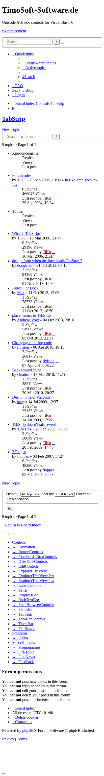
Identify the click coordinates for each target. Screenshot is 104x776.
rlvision (23, 347)
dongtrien (24, 265)
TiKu (21, 180)
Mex (20, 292)
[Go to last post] (53, 198)
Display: (13, 494)
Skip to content (14, 31)
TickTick (24, 429)
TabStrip (13, 118)
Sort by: (48, 494)
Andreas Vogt (28, 320)
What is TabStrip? (26, 233)
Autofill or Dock (25, 288)
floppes (23, 456)
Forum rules (21, 175)
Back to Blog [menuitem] (22, 90)
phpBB (28, 730)
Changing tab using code (32, 343)
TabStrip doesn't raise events (34, 424)
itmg (20, 402)
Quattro (23, 374)
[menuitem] (39, 63)
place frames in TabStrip (31, 315)
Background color (26, 370)
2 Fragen (19, 452)
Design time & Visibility (31, 397)
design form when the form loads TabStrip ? (47, 261)
